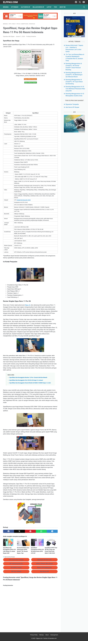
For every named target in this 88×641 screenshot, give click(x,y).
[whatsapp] (41, 531)
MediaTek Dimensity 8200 (24, 200)
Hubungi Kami (54, 635)
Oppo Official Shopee (30, 79)
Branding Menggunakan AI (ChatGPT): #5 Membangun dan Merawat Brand (74, 75)
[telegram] (52, 531)
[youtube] (83, 2)
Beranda (6, 7)
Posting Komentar (31, 36)
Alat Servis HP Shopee (72, 107)
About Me (62, 7)
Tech (55, 7)
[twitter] (80, 2)
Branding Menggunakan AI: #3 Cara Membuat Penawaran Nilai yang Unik (75, 89)
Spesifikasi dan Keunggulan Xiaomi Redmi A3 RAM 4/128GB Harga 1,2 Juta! (30, 383)
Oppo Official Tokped (30, 82)
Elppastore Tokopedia (72, 104)
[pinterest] (30, 531)
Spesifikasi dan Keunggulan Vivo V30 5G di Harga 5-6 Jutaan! (26, 380)
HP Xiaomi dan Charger (16, 559)
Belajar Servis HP (38, 7)
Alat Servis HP (25, 7)
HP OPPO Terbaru (16, 567)
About (47, 635)
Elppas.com (10, 2)
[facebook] (76, 2)
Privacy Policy (34, 635)
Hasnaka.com (53, 638)
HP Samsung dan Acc (16, 563)
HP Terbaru (14, 7)
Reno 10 (27, 305)
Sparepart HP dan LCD (44, 559)
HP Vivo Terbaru (16, 571)
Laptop (49, 7)
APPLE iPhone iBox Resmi (44, 563)
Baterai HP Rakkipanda (44, 567)
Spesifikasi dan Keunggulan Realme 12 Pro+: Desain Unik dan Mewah (28, 377)
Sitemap (41, 635)
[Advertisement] (30, 98)
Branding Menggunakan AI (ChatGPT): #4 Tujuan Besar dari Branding (74, 82)
